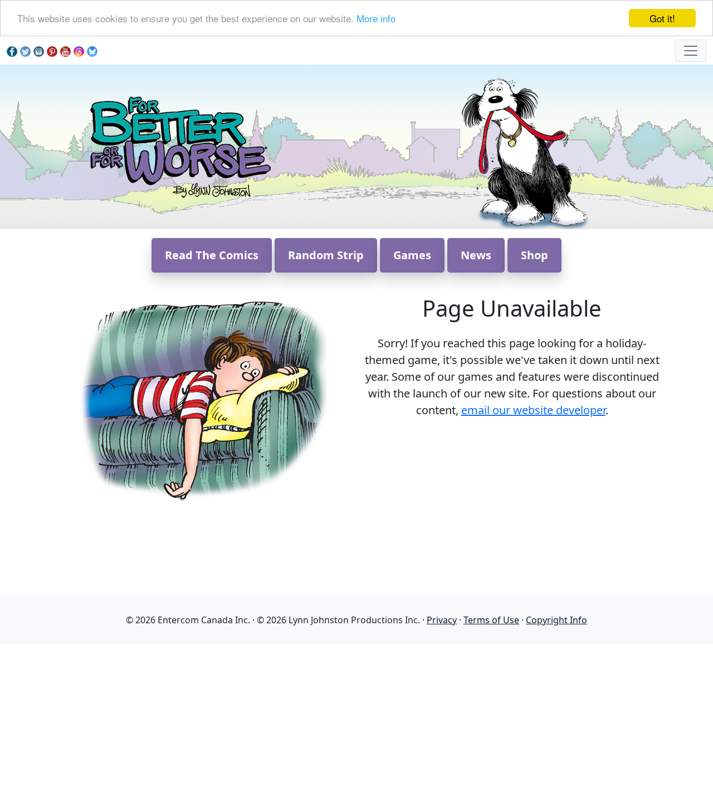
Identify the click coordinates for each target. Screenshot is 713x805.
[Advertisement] (356, 722)
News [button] (476, 255)
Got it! (662, 18)
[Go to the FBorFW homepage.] (179, 145)
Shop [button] (534, 255)
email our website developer (533, 410)
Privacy (442, 620)
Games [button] (412, 255)
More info (375, 19)
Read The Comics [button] (211, 255)
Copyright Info (556, 620)
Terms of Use (491, 620)
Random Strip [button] (326, 255)
